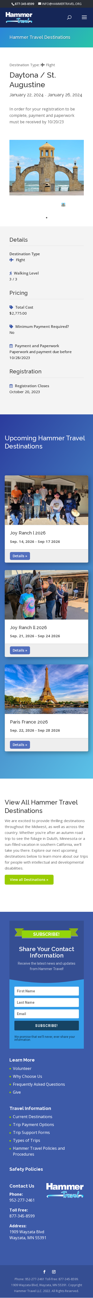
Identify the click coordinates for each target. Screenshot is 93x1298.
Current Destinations (32, 1116)
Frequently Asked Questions (39, 1084)
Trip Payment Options (33, 1124)
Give (17, 1092)
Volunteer (22, 1068)
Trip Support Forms (31, 1132)
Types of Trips (26, 1140)
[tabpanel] (63, 204)
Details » (20, 555)
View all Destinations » (29, 879)
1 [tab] (46, 217)
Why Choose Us (27, 1076)
